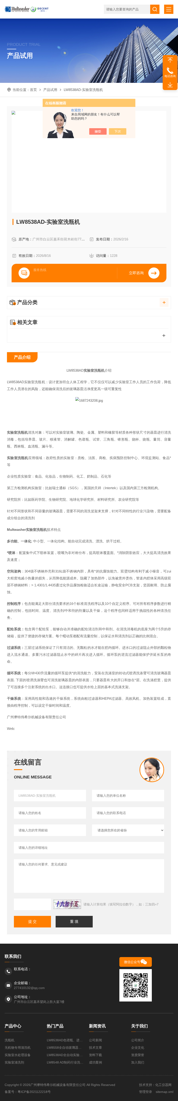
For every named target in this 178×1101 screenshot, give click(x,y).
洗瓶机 (9, 1040)
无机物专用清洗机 (18, 1047)
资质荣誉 (137, 1055)
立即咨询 (136, 273)
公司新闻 (95, 1040)
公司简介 (137, 1040)
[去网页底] (170, 85)
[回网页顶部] (170, 60)
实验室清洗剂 (14, 1062)
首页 (33, 90)
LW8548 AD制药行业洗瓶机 (65, 1062)
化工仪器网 (163, 1085)
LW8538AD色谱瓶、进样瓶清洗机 (65, 1040)
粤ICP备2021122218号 (34, 1092)
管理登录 (145, 1092)
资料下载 (95, 1055)
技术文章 (95, 1047)
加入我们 (137, 1062)
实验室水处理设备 (18, 1055)
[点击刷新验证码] (67, 904)
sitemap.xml (164, 1092)
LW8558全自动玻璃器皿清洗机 (65, 1047)
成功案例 (95, 1062)
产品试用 (50, 90)
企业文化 (137, 1047)
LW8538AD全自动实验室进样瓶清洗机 (65, 1055)
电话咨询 (170, 76)
